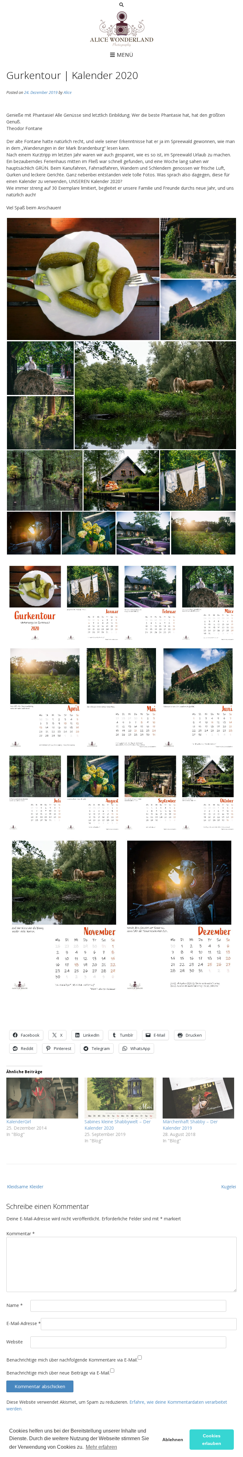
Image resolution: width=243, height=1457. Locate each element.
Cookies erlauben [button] (211, 1439)
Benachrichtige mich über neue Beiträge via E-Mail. (58, 1373)
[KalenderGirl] (42, 1098)
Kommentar (20, 1234)
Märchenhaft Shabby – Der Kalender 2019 (190, 1125)
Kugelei (228, 1187)
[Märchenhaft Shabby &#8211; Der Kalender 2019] (198, 1098)
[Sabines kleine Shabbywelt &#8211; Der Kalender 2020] (120, 1098)
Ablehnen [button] (172, 1439)
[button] (83, 279)
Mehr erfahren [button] (101, 1447)
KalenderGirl (18, 1122)
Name (14, 1305)
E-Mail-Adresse (23, 1323)
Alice (68, 92)
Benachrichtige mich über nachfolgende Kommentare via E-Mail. (72, 1360)
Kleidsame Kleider (25, 1187)
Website (14, 1342)
